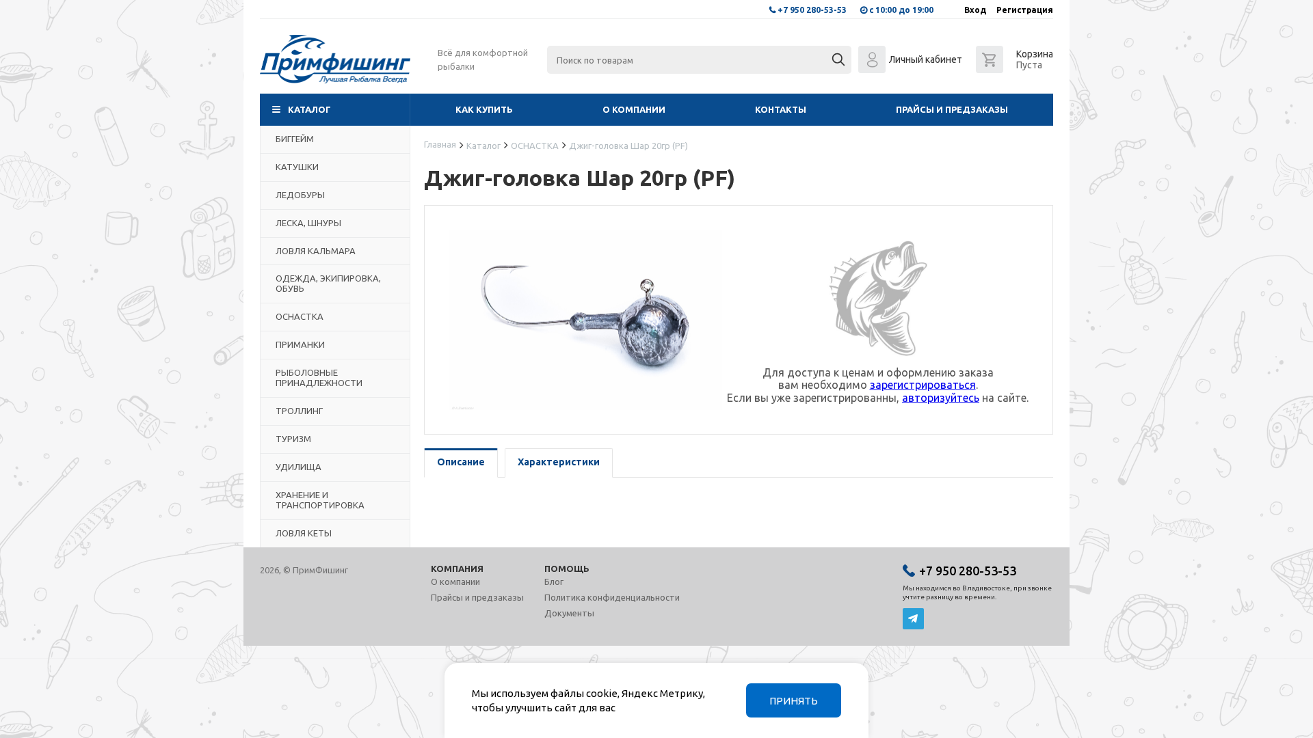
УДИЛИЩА (298, 467)
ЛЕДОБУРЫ (300, 195)
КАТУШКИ (297, 167)
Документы (569, 613)
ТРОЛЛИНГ (299, 410)
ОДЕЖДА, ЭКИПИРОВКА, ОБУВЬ (328, 283)
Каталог (309, 109)
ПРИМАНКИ (300, 344)
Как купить (484, 109)
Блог (553, 581)
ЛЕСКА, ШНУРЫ (308, 223)
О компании (633, 109)
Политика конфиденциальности (612, 597)
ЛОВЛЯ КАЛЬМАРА (316, 251)
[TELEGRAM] (913, 618)
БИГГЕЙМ (295, 139)
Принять (793, 701)
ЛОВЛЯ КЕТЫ (304, 533)
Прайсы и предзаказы (952, 109)
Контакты (780, 109)
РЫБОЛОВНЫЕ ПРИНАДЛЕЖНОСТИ (319, 377)
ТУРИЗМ (293, 438)
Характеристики (559, 461)
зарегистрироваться (923, 385)
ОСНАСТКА (299, 316)
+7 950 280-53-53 (812, 9)
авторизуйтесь (940, 398)
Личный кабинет (925, 59)
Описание (461, 461)
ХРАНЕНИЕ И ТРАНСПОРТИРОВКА (320, 500)
